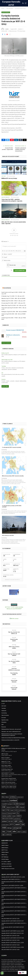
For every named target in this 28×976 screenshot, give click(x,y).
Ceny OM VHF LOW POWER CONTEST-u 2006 (12, 885)
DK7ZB (13, 807)
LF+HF (3, 703)
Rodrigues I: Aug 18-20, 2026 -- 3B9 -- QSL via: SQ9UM (14, 311)
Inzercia (3, 379)
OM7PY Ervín (4, 850)
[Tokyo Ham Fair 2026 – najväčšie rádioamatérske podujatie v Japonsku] (14, 188)
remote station (5, 824)
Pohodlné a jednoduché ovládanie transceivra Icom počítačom (20, 149)
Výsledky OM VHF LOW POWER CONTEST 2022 (12, 938)
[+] (20, 250)
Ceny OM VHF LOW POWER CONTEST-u (10, 879)
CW (3, 807)
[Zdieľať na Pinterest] (7, 34)
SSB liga (9, 828)
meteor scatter (6, 816)
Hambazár (3, 710)
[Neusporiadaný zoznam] (11, 251)
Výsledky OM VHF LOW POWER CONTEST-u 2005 (13, 877)
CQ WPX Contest (7, 804)
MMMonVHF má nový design (9, 178)
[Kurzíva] (4, 251)
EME (3, 810)
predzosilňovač (17, 818)
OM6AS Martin (4, 847)
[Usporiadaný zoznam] (10, 251)
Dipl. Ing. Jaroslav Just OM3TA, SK (14, 632)
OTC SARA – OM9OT (6, 861)
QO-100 (10, 821)
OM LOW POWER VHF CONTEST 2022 (10, 935)
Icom (12, 810)
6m (3, 797)
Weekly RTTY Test (5, 761)
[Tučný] (3, 251)
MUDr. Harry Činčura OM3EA (14, 647)
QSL (20, 821)
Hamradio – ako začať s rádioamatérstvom (11, 731)
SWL (3, 832)
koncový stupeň (12, 813)
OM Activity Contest (7, 818)
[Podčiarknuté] (6, 251)
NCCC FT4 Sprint (5, 757)
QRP (2, 724)
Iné (2, 372)
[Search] (23, 3)
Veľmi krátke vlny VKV (7, 359)
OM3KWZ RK (4, 843)
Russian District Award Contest (8, 778)
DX (17, 807)
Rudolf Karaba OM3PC (14, 640)
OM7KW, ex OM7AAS (6, 864)
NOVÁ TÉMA (5, 386)
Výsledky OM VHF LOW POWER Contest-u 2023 (12, 942)
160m (7, 797)
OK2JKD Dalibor (5, 859)
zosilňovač (8, 834)
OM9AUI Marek (5, 852)
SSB (4, 828)
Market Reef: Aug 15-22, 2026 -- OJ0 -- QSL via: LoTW (14, 305)
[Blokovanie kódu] (15, 251)
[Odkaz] (16, 251)
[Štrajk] (8, 251)
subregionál (17, 828)
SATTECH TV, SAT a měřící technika (14, 607)
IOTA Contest (22, 810)
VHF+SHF (3, 706)
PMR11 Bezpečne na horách (7, 868)
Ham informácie (5, 12)
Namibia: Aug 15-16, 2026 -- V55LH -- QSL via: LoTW (13, 300)
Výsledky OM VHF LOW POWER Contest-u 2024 (12, 947)
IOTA (16, 810)
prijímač (4, 821)
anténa (13, 797)
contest (13, 800)
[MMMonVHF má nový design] (14, 167)
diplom (9, 807)
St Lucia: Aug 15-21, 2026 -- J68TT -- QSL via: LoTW (13, 303)
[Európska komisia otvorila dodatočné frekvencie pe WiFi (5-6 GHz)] (14, 46)
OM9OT (19, 816)
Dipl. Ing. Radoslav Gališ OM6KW (14, 654)
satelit (17, 824)
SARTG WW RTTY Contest (7, 773)
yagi (3, 834)
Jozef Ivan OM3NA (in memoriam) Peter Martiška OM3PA (14, 671)
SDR (22, 824)
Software (3, 717)
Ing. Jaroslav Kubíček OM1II (14, 662)
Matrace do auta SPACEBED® (14, 608)
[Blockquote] (13, 251)
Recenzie (3, 726)
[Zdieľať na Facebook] (2, 34)
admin (7, 29)
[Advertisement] (14, 405)
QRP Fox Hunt (4, 753)
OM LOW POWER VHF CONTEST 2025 (10, 949)
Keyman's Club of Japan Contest (8, 786)
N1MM (14, 816)
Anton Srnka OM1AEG (14, 681)
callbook (3, 800)
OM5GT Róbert (4, 845)
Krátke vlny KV (5, 353)
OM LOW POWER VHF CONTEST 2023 (10, 940)
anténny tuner (20, 797)
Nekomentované (13, 31)
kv (18, 813)
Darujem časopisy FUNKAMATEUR (15, 330)
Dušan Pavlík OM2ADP (14, 688)
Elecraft (22, 807)
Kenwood (4, 813)
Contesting (4, 713)
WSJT (19, 831)
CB (7, 800)
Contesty (6, 746)
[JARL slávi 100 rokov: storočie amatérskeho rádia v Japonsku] (14, 211)
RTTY (12, 824)
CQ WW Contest (19, 804)
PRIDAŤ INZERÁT (6, 342)
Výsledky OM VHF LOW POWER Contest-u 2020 (12, 931)
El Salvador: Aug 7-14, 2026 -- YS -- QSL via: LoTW (13, 296)
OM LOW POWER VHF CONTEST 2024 (10, 945)
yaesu (24, 831)
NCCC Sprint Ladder (6, 765)
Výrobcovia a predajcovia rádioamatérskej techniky (13, 737)
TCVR (9, 832)
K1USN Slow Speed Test (7, 769)
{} (18, 250)
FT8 (7, 810)
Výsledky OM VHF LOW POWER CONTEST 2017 (12, 921)
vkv (14, 831)
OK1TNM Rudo (4, 857)
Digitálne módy (4, 720)
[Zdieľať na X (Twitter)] (5, 34)
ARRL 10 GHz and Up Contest (8, 782)
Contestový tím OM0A (6, 866)
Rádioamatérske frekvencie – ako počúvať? (11, 729)
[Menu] (26, 3)
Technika (4, 366)
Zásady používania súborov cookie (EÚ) (10, 740)
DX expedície (7, 288)
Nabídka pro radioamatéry (13, 335)
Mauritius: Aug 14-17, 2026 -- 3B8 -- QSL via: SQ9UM (13, 298)
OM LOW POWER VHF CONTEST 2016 (10, 918)
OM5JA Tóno (4, 854)
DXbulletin (3, 722)
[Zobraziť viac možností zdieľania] (10, 34)
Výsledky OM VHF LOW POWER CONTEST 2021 (12, 933)
